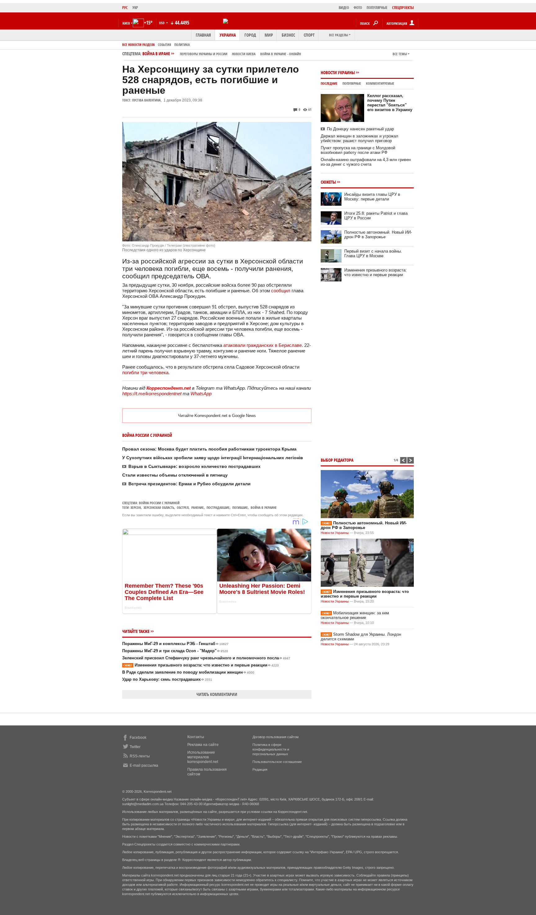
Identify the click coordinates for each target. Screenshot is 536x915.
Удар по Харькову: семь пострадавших (167, 679)
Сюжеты (328, 182)
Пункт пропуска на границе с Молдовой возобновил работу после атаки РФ (358, 150)
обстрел (183, 507)
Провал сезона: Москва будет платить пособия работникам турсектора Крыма (209, 448)
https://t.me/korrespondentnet (151, 393)
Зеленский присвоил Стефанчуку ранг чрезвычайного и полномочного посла (206, 658)
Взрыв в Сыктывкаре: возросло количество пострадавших (194, 466)
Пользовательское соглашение (277, 762)
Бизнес (288, 35)
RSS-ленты (140, 756)
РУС (125, 7)
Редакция (259, 769)
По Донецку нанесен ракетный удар (360, 129)
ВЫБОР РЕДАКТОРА (337, 460)
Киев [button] (126, 23)
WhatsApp (201, 393)
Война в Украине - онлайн (280, 54)
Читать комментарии (216, 694)
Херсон (136, 507)
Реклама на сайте (203, 744)
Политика (182, 44)
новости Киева (244, 54)
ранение (197, 507)
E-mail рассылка (144, 765)
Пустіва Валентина (146, 100)
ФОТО (358, 7)
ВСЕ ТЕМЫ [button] (400, 54)
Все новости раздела (138, 44)
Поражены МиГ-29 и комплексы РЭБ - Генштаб (175, 643)
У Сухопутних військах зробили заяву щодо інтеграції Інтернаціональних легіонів (212, 457)
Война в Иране (221, 53)
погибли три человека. (146, 372)
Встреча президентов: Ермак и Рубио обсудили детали (189, 483)
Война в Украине (264, 507)
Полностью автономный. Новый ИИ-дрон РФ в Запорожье (378, 234)
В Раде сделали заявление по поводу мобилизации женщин (188, 672)
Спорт (309, 35)
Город (250, 35)
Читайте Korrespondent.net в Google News (217, 415)
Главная (203, 35)
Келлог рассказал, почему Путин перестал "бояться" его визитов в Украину (389, 102)
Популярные (351, 83)
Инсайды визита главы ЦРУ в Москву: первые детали (372, 196)
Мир (269, 35)
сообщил (280, 290)
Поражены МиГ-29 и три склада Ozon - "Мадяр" (175, 650)
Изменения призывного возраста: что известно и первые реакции (201, 665)
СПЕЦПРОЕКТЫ (403, 7)
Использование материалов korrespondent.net (202, 757)
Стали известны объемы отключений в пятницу (175, 475)
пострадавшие (218, 507)
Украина (228, 35)
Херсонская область (159, 507)
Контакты (195, 737)
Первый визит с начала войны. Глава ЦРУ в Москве (373, 253)
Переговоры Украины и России (203, 54)
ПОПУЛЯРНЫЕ (377, 7)
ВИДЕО (344, 7)
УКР (135, 7)
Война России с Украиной (159, 502)
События (164, 44)
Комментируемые (380, 83)
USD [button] (162, 22)
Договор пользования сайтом (275, 737)
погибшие (240, 507)
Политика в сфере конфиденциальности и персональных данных (270, 749)
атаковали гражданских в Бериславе (262, 345)
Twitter (135, 747)
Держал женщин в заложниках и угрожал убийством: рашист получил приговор (359, 138)
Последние (329, 83)
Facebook (138, 737)
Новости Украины (338, 72)
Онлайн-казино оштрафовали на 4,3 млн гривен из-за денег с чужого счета (366, 162)
